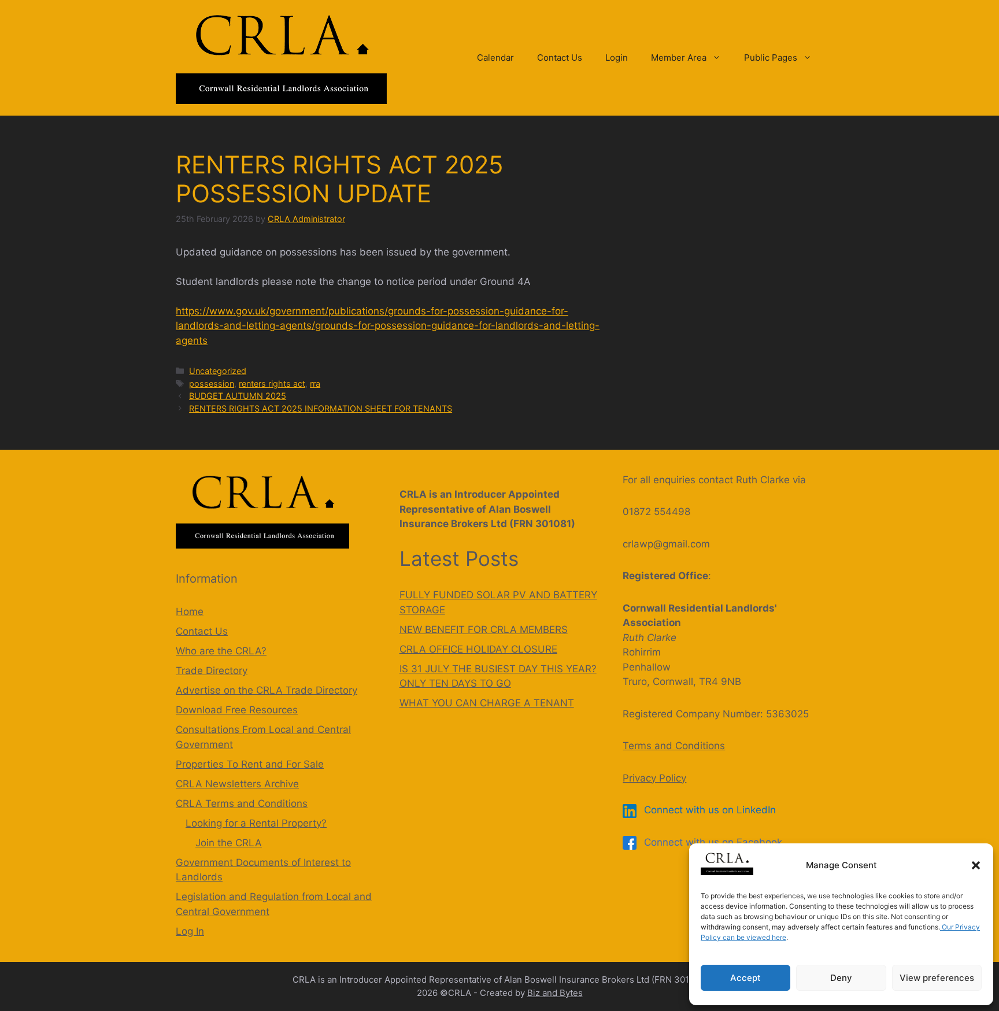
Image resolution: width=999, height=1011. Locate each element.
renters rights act (272, 383)
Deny (841, 977)
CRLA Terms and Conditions (242, 803)
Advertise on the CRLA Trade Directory (266, 690)
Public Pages (770, 57)
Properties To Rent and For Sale (250, 764)
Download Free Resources (237, 710)
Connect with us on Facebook (711, 842)
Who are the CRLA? (221, 651)
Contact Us (559, 57)
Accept (745, 977)
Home (190, 611)
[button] (976, 865)
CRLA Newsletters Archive (237, 784)
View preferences (937, 977)
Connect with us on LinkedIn (708, 810)
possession (211, 383)
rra (315, 383)
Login (616, 57)
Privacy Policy (654, 778)
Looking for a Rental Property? (256, 823)
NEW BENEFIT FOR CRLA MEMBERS (483, 629)
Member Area (678, 57)
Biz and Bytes (555, 992)
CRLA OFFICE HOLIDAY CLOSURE (478, 649)
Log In (190, 931)
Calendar (495, 57)
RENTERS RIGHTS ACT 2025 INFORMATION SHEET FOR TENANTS (320, 408)
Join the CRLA (228, 843)
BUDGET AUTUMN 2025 (237, 396)
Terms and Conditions (674, 745)
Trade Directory (211, 670)
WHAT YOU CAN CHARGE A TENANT (486, 703)
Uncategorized (217, 371)
